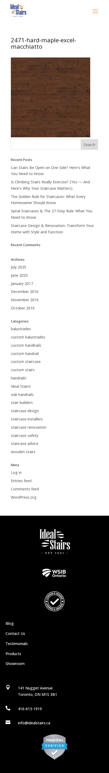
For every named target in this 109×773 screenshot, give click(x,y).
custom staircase (26, 361)
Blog (10, 623)
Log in (16, 472)
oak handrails (22, 394)
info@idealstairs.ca (34, 722)
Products (13, 653)
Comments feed (25, 488)
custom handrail (25, 353)
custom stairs (23, 369)
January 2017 (22, 283)
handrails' (19, 378)
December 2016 (24, 291)
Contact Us (15, 633)
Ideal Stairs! (21, 386)
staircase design (25, 410)
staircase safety (24, 435)
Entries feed (21, 480)
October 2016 (23, 308)
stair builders (22, 402)
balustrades (21, 328)
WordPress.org (24, 497)
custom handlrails (26, 345)
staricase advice (24, 443)
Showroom (15, 663)
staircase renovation (28, 427)
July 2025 (18, 267)
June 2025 (19, 275)
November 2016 (25, 299)
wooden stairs (23, 451)
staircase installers (27, 418)
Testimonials (17, 643)
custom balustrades (28, 337)
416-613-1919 (30, 708)
